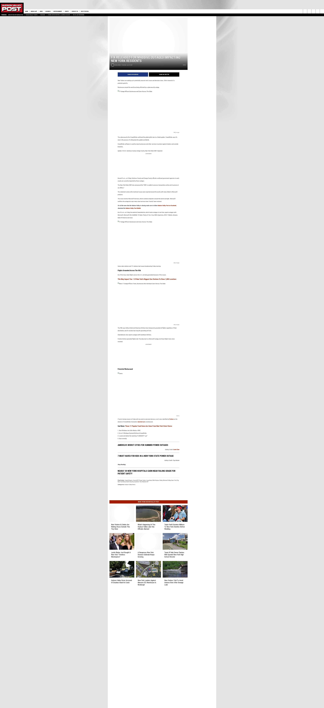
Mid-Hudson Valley (158, 480)
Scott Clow (176, 449)
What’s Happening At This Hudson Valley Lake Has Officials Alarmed (146, 527)
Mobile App (34, 11)
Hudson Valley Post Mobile (133, 208)
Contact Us (75, 11)
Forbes (171, 419)
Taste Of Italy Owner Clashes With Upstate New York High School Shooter (174, 554)
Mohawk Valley (167, 480)
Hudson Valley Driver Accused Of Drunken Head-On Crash (121, 581)
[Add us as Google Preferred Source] (309, 11)
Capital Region (128, 480)
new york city (175, 480)
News (41, 11)
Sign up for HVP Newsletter (15, 15)
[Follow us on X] (322, 11)
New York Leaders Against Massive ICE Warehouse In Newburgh (147, 582)
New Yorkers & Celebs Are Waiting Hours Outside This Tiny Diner (120, 527)
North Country (130, 481)
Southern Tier (138, 481)
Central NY (136, 480)
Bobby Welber (118, 65)
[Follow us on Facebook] (313, 11)
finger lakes (142, 480)
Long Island (149, 480)
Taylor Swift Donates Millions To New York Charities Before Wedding (174, 527)
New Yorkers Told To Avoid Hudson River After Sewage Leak (173, 582)
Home (26, 11)
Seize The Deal (85, 11)
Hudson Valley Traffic (32, 15)
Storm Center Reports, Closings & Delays (59, 15)
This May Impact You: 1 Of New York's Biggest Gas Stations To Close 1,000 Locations (147, 279)
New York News (122, 481)
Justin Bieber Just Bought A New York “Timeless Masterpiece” (121, 554)
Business (48, 11)
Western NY (145, 481)
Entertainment (57, 11)
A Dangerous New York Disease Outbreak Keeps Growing (146, 554)
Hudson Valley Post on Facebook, (167, 205)
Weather (42, 15)
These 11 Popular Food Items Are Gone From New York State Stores (148, 426)
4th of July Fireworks (78, 15)
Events (67, 11)
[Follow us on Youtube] (318, 11)
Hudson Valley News (130, 484)
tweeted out (141, 422)
